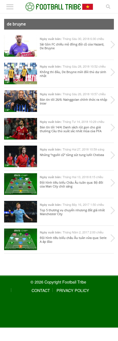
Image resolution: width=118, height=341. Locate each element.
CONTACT (41, 290)
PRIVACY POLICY (73, 290)
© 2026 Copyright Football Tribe (58, 282)
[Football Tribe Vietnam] (59, 7)
